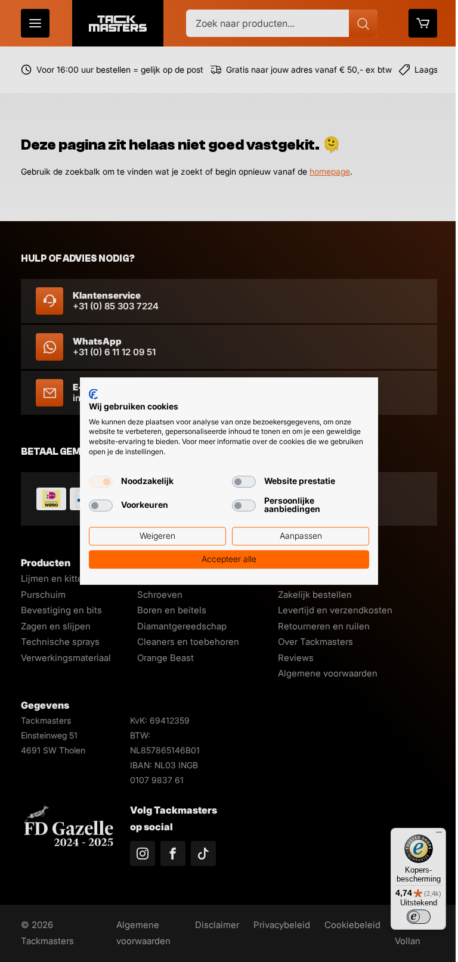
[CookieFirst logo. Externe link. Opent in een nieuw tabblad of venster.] (93, 394)
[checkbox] (101, 482)
